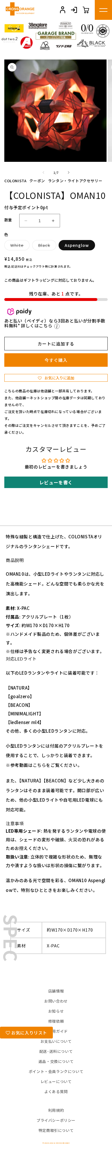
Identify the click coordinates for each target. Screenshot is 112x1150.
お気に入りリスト (28, 1033)
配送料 (15, 266)
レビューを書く (56, 482)
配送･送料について (56, 1051)
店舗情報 (56, 991)
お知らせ (56, 1011)
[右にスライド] (68, 172)
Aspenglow (77, 245)
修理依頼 (56, 1021)
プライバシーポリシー (56, 1120)
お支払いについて (56, 1041)
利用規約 (56, 1110)
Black (46, 246)
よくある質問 (56, 1091)
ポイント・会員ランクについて (56, 1071)
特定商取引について (56, 1130)
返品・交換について (56, 1061)
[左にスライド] (43, 172)
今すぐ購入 (56, 360)
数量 (8, 219)
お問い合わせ (56, 1001)
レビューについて (56, 1081)
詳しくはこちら (37, 325)
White (19, 246)
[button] (56, 378)
